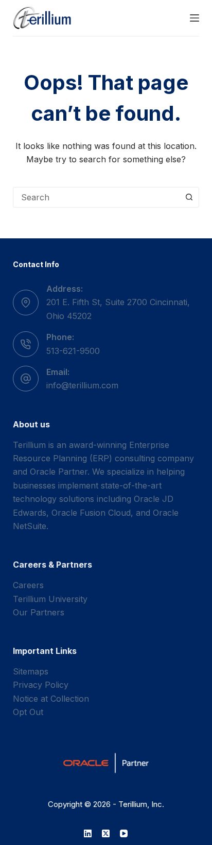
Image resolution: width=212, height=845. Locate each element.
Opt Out (28, 712)
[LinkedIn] (88, 833)
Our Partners (38, 612)
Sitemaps (30, 671)
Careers (28, 585)
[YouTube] (124, 833)
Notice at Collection (51, 698)
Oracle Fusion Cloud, (92, 513)
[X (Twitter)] (106, 833)
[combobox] (96, 197)
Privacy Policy (40, 685)
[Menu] (194, 18)
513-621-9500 (73, 351)
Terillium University (50, 599)
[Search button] (189, 197)
